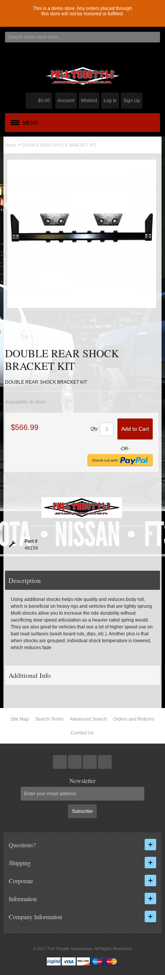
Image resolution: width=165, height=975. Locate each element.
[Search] (154, 37)
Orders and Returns (133, 719)
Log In (110, 100)
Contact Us (82, 733)
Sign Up (131, 100)
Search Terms (49, 719)
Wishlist (89, 100)
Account (66, 100)
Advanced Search (88, 719)
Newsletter (82, 781)
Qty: (95, 428)
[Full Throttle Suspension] (82, 76)
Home (10, 145)
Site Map (19, 719)
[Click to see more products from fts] (81, 507)
